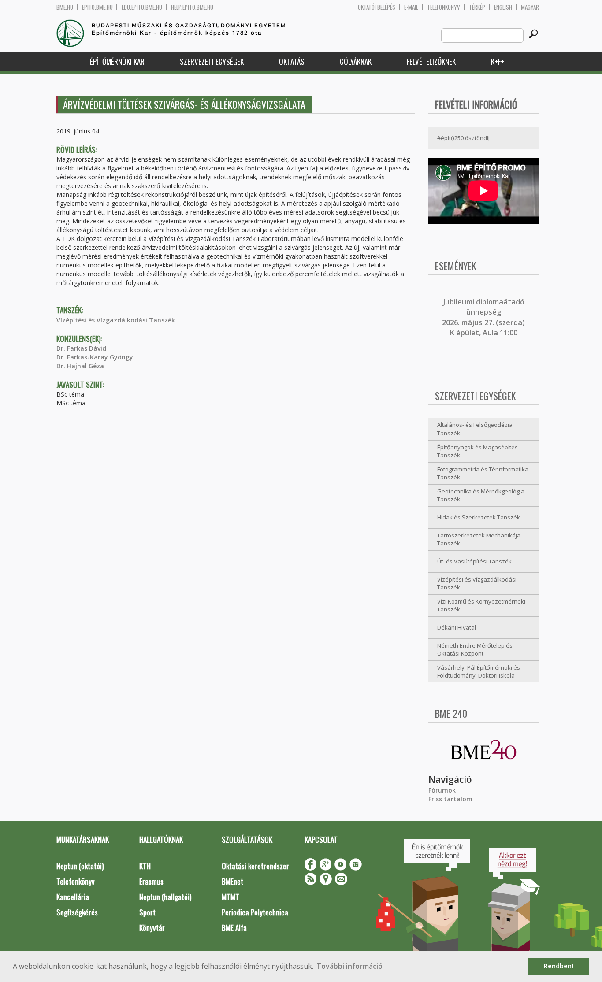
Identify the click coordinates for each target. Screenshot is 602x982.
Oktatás (292, 61)
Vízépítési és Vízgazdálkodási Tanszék (115, 320)
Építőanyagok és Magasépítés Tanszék (477, 451)
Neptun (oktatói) (80, 865)
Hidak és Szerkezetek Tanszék (478, 517)
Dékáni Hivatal (456, 627)
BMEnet (232, 881)
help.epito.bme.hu (192, 7)
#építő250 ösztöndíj (463, 138)
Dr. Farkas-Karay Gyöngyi (95, 357)
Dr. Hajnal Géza (80, 366)
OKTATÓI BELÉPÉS (376, 7)
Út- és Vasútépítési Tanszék (474, 561)
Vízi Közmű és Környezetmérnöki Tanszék (481, 605)
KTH (145, 865)
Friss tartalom (450, 799)
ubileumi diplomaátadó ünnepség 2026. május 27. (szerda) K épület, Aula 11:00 (483, 317)
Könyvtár (152, 927)
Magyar (530, 7)
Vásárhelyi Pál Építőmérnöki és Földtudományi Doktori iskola (478, 671)
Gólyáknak (356, 61)
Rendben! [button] (558, 966)
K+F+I (498, 61)
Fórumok (442, 790)
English (503, 7)
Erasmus (151, 881)
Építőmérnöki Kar (117, 61)
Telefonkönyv (443, 7)
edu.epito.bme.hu (142, 7)
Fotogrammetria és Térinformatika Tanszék (482, 473)
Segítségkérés (77, 912)
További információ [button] (349, 966)
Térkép (477, 7)
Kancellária (72, 896)
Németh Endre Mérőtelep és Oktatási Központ (475, 649)
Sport (147, 912)
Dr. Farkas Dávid (81, 348)
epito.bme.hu (97, 7)
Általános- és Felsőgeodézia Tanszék (475, 429)
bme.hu (64, 7)
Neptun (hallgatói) (165, 896)
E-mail (411, 7)
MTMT (230, 896)
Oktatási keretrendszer (255, 865)
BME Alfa (234, 927)
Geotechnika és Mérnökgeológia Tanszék (480, 495)
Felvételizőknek (431, 61)
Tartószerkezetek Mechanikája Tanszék (478, 539)
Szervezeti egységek (212, 61)
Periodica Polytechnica (255, 912)
